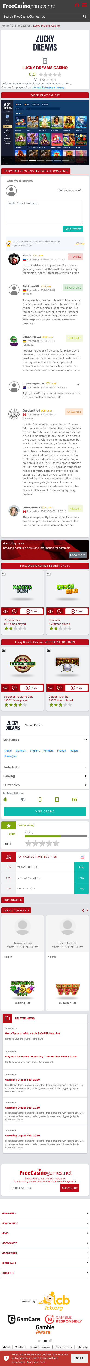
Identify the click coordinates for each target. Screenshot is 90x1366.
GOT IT (80, 1358)
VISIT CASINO (45, 811)
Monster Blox (12, 620)
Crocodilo (55, 620)
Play (81, 867)
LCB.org (79, 243)
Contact (20, 1347)
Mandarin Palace (29, 878)
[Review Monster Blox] (22, 589)
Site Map (82, 1347)
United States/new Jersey (48, 87)
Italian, (74, 750)
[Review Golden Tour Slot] (67, 665)
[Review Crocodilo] (67, 589)
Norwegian (10, 756)
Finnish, (49, 750)
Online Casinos (21, 25)
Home (5, 25)
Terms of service (40, 1347)
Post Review (72, 229)
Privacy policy (63, 1347)
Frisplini (8, 956)
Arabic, (8, 750)
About (6, 1347)
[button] (83, 910)
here (42, 1362)
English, (35, 750)
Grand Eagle (26, 888)
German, (21, 750)
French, (62, 750)
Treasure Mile (27, 867)
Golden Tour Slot (59, 696)
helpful (52, 956)
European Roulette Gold (18, 696)
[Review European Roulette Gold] (22, 665)
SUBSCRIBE (70, 1188)
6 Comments (48, 79)
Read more (77, 555)
